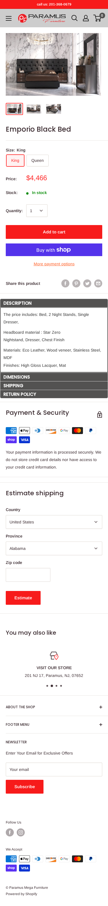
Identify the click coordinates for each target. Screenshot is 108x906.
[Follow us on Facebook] (10, 832)
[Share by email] (98, 283)
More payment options (54, 264)
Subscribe (24, 786)
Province (14, 536)
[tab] (54, 303)
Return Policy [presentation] (19, 394)
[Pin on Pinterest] (76, 283)
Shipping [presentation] (13, 386)
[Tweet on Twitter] (87, 283)
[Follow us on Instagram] (21, 832)
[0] (97, 18)
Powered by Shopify (21, 894)
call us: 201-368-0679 (54, 4)
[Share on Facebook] (65, 283)
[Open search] (74, 18)
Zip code (14, 562)
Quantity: (14, 210)
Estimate (23, 597)
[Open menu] (9, 18)
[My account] (86, 18)
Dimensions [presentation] (16, 377)
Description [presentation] (17, 303)
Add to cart (54, 231)
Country (13, 509)
